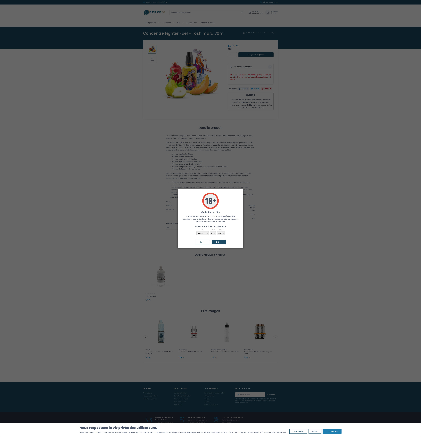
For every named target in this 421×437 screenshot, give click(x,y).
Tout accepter (332, 431)
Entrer (218, 242)
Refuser (315, 431)
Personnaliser (298, 431)
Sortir (202, 242)
